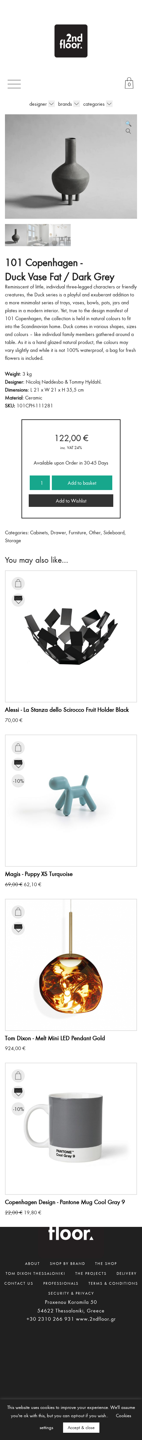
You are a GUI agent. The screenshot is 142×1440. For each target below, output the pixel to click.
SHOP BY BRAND (67, 1263)
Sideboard (113, 532)
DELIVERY (127, 1273)
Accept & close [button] (81, 1427)
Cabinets (39, 532)
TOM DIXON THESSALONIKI (35, 1273)
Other (95, 532)
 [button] (18, 583)
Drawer (58, 532)
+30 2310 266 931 (50, 1318)
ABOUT (32, 1263)
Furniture (77, 532)
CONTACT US (18, 1283)
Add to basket (82, 482)
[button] (128, 124)
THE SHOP (106, 1263)
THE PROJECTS (91, 1273)
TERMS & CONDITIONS (113, 1283)
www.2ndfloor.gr (96, 1318)
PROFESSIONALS (61, 1283)
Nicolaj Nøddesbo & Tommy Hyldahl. (64, 381)
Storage (13, 540)
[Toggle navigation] (14, 84)
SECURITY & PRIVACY (71, 1293)
